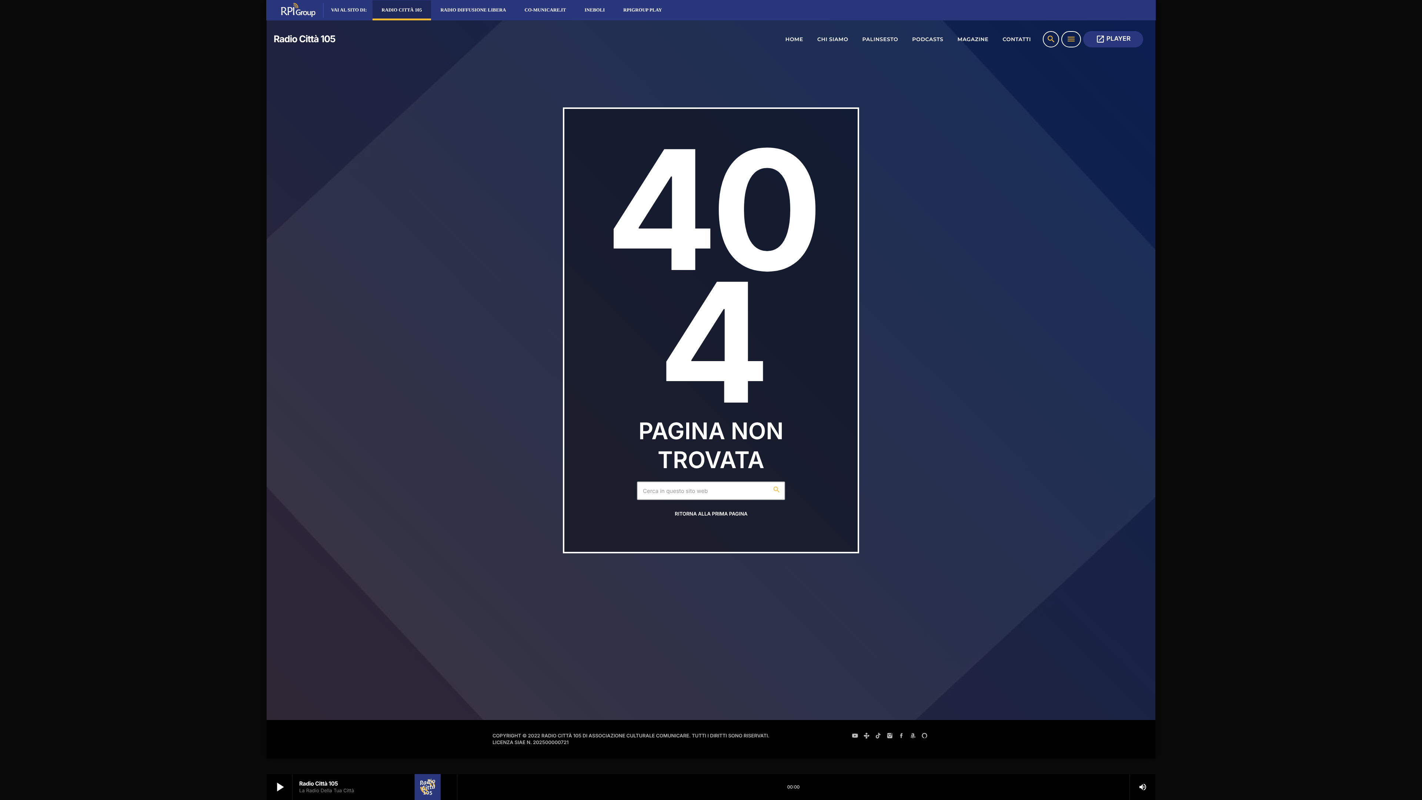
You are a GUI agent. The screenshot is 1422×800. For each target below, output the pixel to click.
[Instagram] (890, 736)
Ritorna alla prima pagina (711, 514)
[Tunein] (866, 736)
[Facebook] (901, 736)
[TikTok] (878, 736)
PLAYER (1113, 39)
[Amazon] (913, 736)
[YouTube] (855, 736)
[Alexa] (925, 736)
